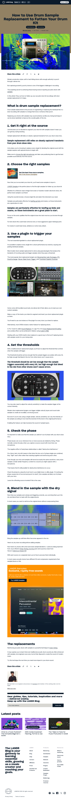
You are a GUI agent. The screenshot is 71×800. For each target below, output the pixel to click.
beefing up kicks (36, 201)
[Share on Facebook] (27, 74)
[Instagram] (65, 793)
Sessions (46, 762)
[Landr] (8, 791)
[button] (23, 2)
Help (30, 756)
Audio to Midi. (44, 331)
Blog (30, 753)
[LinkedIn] (53, 793)
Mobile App (46, 778)
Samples (45, 756)
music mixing (53, 648)
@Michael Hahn (11, 688)
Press (31, 765)
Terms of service (20, 796)
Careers (31, 759)
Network (45, 759)
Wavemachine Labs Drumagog (46, 257)
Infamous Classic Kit (19, 551)
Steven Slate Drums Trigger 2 (27, 259)
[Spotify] (50, 793)
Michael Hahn (27, 30)
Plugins (45, 765)
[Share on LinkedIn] (34, 74)
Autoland (34, 684)
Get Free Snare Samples (28, 174)
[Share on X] (30, 74)
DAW (39, 472)
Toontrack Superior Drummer (48, 259)
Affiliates (32, 762)
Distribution (46, 753)
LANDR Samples (12, 186)
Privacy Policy (9, 796)
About (31, 750)
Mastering (46, 750)
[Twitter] (61, 793)
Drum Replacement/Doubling (52, 329)
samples (9, 92)
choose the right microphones (25, 154)
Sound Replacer (26, 329)
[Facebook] (57, 793)
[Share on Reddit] (38, 74)
